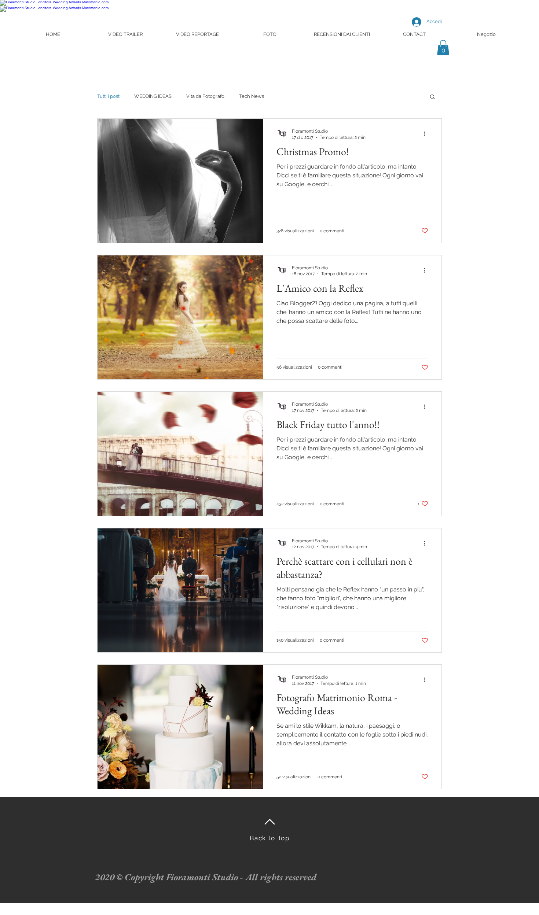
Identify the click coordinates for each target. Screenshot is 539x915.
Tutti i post (108, 96)
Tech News (251, 96)
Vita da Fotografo (205, 96)
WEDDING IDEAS (153, 96)
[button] (443, 47)
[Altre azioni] (427, 133)
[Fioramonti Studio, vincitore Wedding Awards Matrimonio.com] (54, 2)
